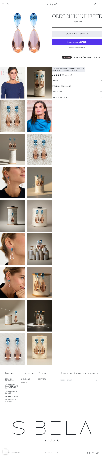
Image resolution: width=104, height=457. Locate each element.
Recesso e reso (11, 397)
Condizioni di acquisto (10, 401)
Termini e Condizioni (9, 380)
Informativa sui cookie (11, 392)
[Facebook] (88, 452)
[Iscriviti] (96, 380)
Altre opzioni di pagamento (77, 47)
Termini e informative (52, 453)
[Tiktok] (97, 452)
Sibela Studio (15, 453)
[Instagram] (92, 452)
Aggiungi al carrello (78, 34)
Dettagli (55, 81)
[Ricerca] (8, 4)
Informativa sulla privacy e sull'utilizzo (11, 386)
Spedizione (25, 379)
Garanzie (24, 382)
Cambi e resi (57, 92)
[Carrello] (101, 4)
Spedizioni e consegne (61, 86)
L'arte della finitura (61, 97)
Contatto (42, 379)
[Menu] (3, 4)
